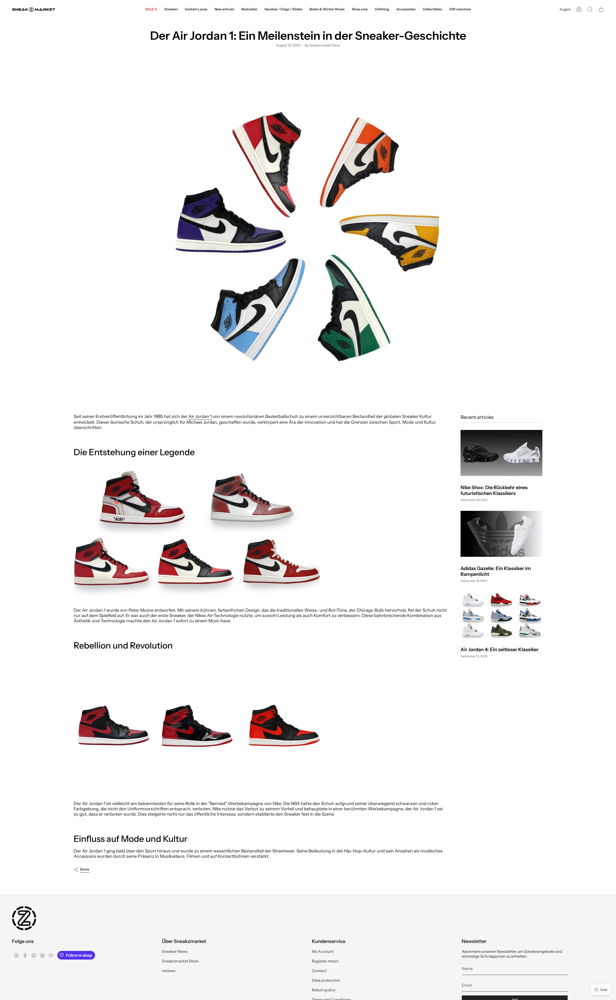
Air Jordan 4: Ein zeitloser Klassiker (500, 649)
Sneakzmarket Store (180, 961)
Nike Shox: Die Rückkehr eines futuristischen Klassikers (494, 490)
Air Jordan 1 (200, 416)
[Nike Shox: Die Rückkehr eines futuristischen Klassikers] (501, 453)
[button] (171, 9)
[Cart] (601, 9)
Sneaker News (174, 951)
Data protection (326, 980)
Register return (325, 961)
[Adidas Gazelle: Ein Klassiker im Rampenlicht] (501, 534)
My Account (323, 951)
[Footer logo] (24, 918)
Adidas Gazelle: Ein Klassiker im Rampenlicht (496, 571)
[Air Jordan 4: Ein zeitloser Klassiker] (501, 615)
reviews (168, 970)
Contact (319, 970)
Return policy (323, 989)
